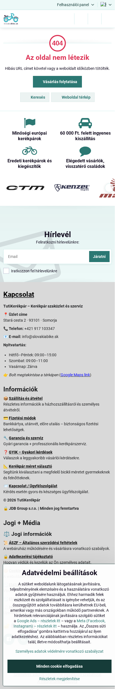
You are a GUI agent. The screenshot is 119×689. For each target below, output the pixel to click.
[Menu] (108, 18)
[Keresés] (81, 18)
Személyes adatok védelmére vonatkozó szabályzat (59, 651)
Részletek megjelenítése (59, 679)
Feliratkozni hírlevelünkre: (57, 242)
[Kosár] (94, 18)
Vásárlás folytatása (59, 82)
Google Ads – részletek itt (38, 621)
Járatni (99, 256)
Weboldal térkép (75, 97)
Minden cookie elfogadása (59, 666)
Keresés (37, 97)
